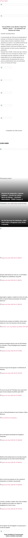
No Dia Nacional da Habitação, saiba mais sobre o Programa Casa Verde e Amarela (13, 222)
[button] (14, 8)
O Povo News (4, 1)
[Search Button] (26, 12)
